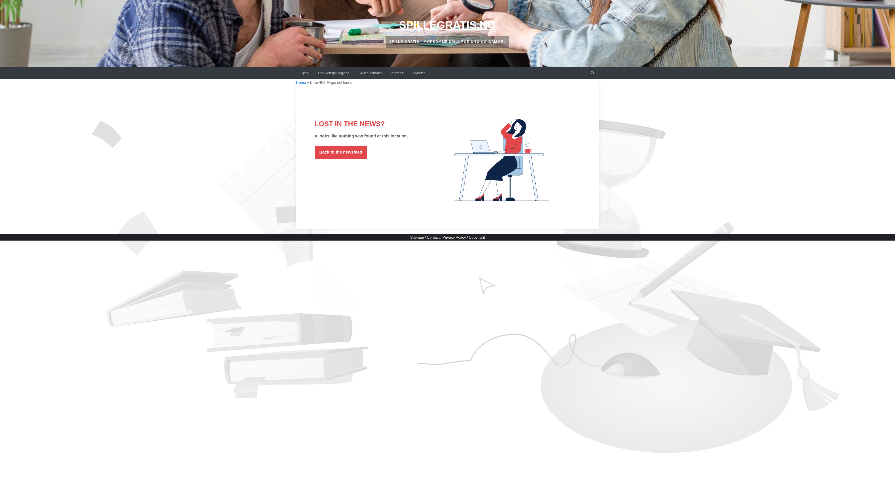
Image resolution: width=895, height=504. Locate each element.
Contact (433, 237)
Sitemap (417, 237)
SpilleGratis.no (447, 25)
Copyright (477, 237)
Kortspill (397, 73)
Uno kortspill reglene (333, 73)
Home (301, 82)
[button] (592, 73)
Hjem (305, 73)
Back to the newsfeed (340, 152)
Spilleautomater (370, 73)
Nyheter (419, 73)
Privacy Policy (454, 237)
